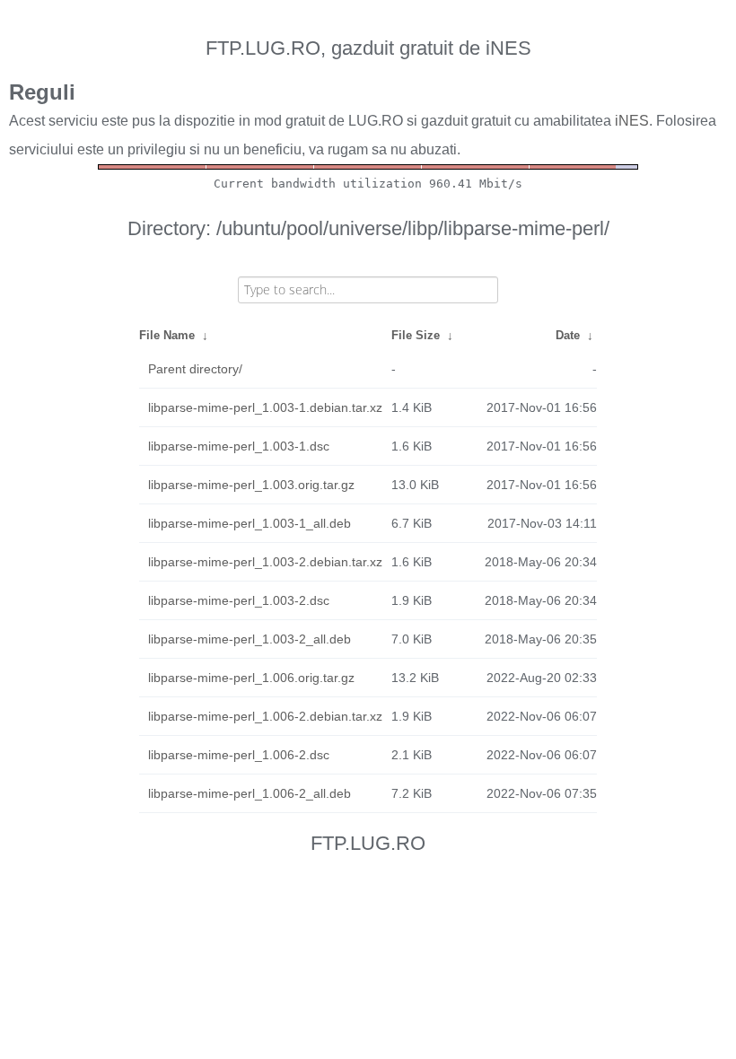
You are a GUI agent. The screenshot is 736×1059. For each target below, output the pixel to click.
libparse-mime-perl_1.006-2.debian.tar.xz (265, 716)
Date (568, 335)
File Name (167, 335)
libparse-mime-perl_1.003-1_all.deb (249, 523)
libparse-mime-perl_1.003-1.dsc (238, 446)
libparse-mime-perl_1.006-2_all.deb (249, 793)
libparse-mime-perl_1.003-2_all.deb (249, 639)
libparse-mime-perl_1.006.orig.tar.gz (251, 677)
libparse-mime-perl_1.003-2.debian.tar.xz (265, 562)
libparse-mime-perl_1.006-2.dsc (238, 755)
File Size (415, 335)
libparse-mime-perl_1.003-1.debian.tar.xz (265, 407)
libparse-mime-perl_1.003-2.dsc (238, 600)
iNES (632, 120)
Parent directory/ (195, 369)
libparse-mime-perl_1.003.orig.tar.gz (251, 484)
